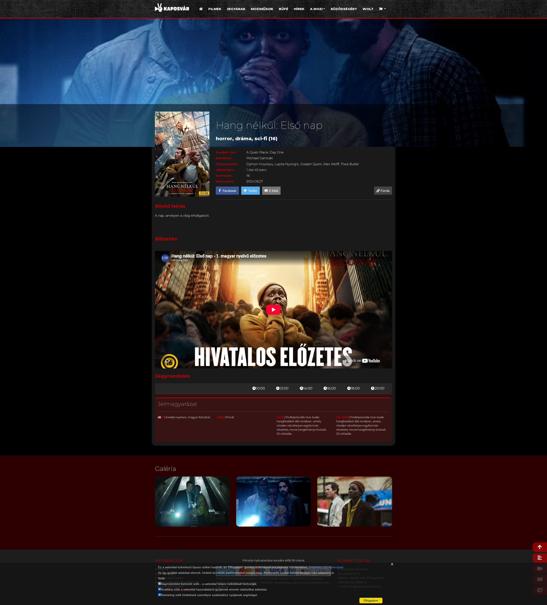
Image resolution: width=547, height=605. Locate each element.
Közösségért (344, 9)
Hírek (299, 9)
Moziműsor (262, 9)
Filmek (214, 9)
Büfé (283, 9)
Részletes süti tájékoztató (326, 567)
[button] (382, 9)
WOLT (368, 9)
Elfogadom (371, 600)
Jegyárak (236, 9)
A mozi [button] (316, 9)
